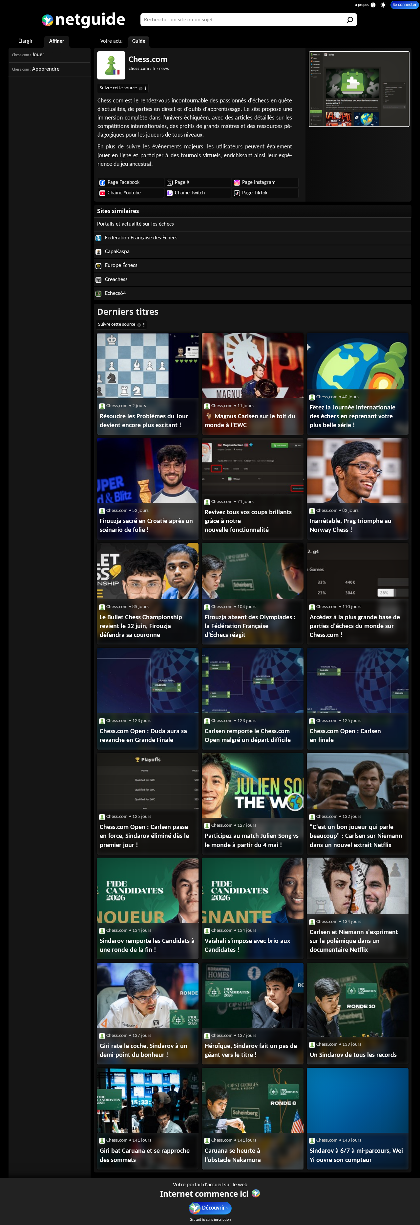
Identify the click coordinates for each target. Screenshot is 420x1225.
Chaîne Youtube (124, 193)
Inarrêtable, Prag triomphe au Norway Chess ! (350, 526)
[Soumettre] (350, 19)
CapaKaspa (117, 251)
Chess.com (148, 59)
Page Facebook (123, 182)
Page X (182, 182)
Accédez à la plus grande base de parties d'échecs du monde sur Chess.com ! (355, 626)
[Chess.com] (358, 89)
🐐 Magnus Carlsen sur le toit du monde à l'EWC (250, 421)
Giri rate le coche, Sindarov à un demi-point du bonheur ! (143, 1051)
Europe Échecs (120, 265)
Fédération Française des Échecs (141, 238)
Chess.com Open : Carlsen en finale (345, 736)
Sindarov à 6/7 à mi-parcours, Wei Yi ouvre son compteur (356, 1155)
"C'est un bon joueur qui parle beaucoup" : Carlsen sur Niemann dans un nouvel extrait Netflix (356, 836)
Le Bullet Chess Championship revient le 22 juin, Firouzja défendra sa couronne (141, 626)
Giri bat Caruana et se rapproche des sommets (145, 1155)
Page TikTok (254, 193)
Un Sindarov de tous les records (353, 1055)
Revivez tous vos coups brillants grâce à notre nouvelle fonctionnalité (248, 521)
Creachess (116, 279)
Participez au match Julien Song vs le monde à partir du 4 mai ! (252, 840)
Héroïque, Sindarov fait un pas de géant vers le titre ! (251, 1051)
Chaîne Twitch (190, 193)
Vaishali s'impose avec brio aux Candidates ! (247, 945)
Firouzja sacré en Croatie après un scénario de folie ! (146, 526)
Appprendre (35, 69)
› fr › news (149, 68)
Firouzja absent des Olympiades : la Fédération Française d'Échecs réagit (250, 626)
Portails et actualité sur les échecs (135, 224)
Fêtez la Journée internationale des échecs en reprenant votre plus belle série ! (352, 417)
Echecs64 (115, 293)
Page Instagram (259, 182)
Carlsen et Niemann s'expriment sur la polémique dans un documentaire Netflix (354, 941)
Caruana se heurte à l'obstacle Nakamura (233, 1155)
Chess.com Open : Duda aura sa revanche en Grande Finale (143, 736)
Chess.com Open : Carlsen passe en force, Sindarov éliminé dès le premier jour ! (144, 836)
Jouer (28, 54)
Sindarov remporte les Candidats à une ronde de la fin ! (147, 945)
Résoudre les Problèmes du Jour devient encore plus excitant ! (144, 421)
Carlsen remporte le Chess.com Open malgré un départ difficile (248, 736)
